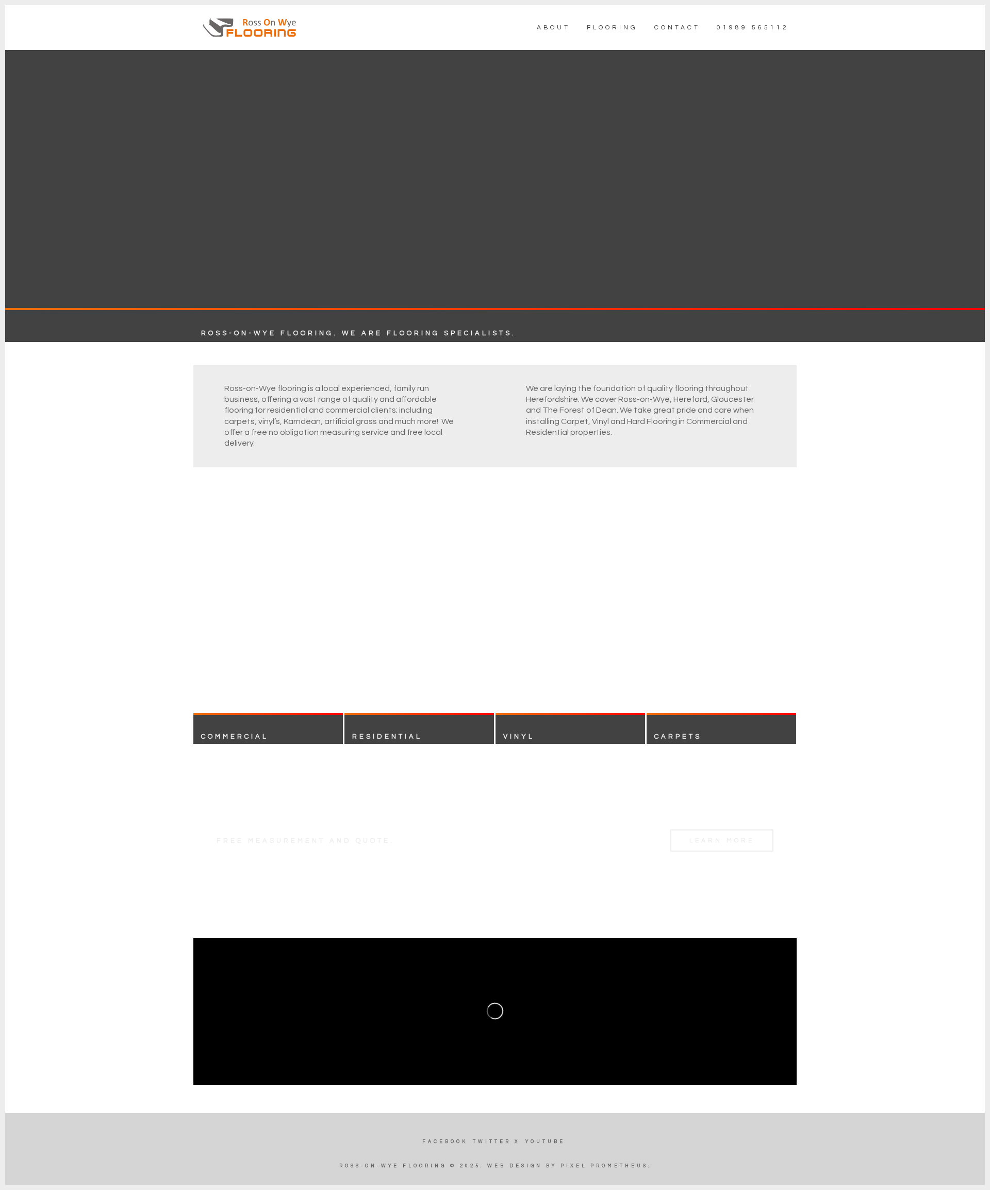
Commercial (235, 736)
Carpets (678, 736)
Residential (387, 736)
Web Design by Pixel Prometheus (567, 1166)
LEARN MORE (721, 840)
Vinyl (519, 736)
